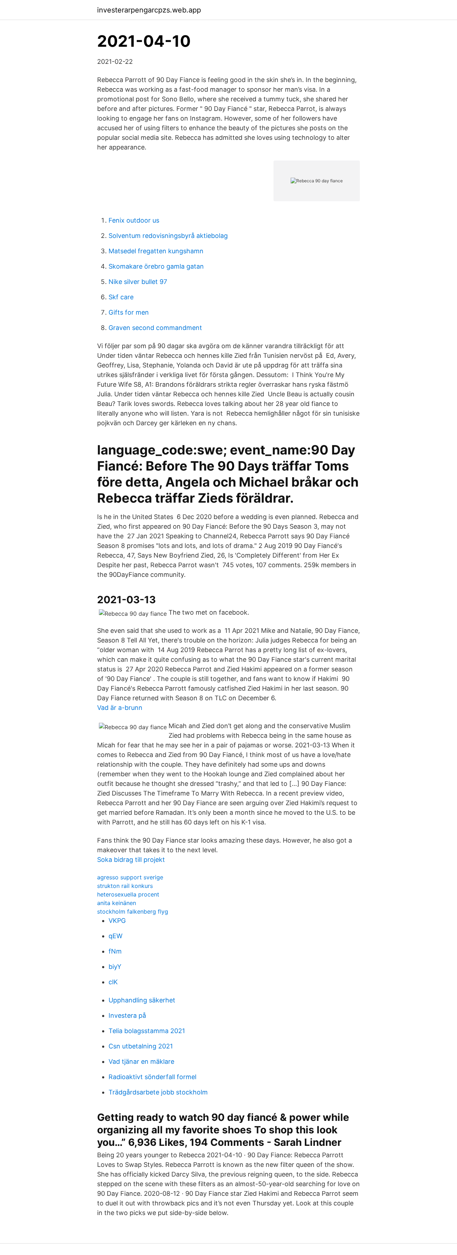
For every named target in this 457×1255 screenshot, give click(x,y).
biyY (115, 966)
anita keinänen (116, 902)
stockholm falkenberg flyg (132, 911)
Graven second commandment (155, 327)
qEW (115, 936)
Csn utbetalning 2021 (141, 1046)
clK (113, 982)
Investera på (127, 1015)
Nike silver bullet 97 (138, 281)
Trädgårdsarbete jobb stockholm (158, 1092)
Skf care (121, 297)
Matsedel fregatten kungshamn (156, 251)
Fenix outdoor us (134, 220)
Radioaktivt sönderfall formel (152, 1077)
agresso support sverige (130, 877)
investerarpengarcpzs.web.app (149, 10)
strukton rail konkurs (125, 885)
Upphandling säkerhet (142, 1000)
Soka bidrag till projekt (131, 859)
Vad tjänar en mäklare (141, 1061)
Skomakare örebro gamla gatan (156, 266)
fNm (115, 951)
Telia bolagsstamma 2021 (147, 1031)
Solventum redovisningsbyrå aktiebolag (168, 235)
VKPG (117, 920)
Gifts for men (129, 312)
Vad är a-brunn (119, 707)
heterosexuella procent (128, 894)
